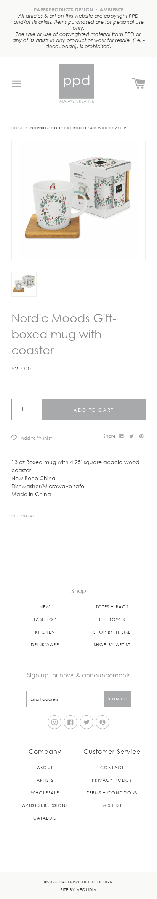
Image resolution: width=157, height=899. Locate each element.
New (45, 606)
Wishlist (112, 805)
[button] (54, 437)
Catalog (45, 818)
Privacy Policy (112, 780)
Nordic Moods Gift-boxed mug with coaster (78, 127)
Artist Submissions (45, 805)
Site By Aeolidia (78, 889)
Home (17, 127)
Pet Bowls (112, 619)
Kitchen (45, 632)
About (45, 767)
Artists (45, 780)
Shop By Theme (112, 632)
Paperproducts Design (86, 881)
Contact (112, 767)
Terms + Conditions (112, 792)
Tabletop (45, 619)
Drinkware (45, 644)
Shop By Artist (112, 644)
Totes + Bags (112, 606)
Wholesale (45, 792)
